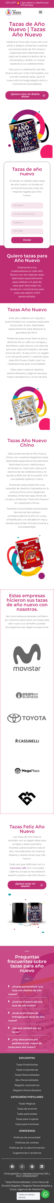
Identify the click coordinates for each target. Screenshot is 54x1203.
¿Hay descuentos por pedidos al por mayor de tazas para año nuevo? (25, 1043)
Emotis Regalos (11, 1185)
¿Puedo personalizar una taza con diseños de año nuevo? (25, 990)
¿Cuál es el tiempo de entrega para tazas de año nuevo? (26, 1017)
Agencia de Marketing (31, 1189)
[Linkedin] (42, 1166)
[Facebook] (12, 1166)
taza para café (18, 868)
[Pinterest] (32, 1166)
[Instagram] (22, 1166)
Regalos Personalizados (36, 1185)
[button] (40, 11)
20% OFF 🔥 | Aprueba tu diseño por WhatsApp (27, 3)
